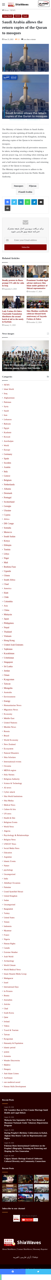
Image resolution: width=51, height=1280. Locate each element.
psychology (8, 870)
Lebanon (8, 419)
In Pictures (8, 991)
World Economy (11, 740)
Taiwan (7, 684)
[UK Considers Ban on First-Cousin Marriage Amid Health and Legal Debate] (9, 1179)
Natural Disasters (11, 753)
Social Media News (11, 848)
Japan (6, 619)
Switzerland (9, 502)
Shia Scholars (10, 757)
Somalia (7, 528)
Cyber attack (9, 792)
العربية (16, 1257)
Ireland (6, 1022)
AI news (7, 787)
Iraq (5, 393)
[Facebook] (7, 202)
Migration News (11, 710)
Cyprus (7, 515)
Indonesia (7, 926)
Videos (6, 1026)
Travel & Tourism (11, 1030)
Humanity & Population (13, 1043)
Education (8, 852)
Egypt (6, 428)
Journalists (8, 1000)
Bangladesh (8, 909)
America (7, 588)
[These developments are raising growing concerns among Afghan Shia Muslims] (41, 1188)
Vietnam (7, 636)
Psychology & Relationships (16, 835)
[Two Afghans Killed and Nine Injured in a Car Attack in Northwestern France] (25, 1198)
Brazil (6, 736)
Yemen (6, 922)
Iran (5, 415)
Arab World (8, 957)
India (6, 879)
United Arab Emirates (13, 645)
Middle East (9, 718)
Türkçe (35, 1257)
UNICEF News (10, 844)
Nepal (6, 627)
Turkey (7, 913)
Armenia (7, 1056)
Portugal (7, 497)
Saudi (25, 16)
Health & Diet (9, 818)
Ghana (7, 575)
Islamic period (9, 1048)
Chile (6, 597)
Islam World (8, 16)
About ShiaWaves (9, 1249)
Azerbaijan (8, 441)
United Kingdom (10, 896)
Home (6, 10)
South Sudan (9, 536)
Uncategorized (9, 874)
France (6, 935)
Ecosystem (8, 749)
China (6, 610)
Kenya (7, 541)
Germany (8, 454)
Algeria (7, 831)
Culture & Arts (10, 809)
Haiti (6, 593)
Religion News (10, 839)
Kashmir (7, 432)
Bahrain (7, 424)
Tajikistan (8, 649)
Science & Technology (13, 783)
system (6, 1052)
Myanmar (7, 931)
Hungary (7, 1069)
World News (9, 826)
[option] (25, 355)
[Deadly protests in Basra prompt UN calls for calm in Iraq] (13, 271)
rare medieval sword (12, 1082)
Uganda (7, 571)
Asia (6, 606)
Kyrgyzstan (9, 679)
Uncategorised (9, 905)
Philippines (9, 623)
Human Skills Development (15, 1087)
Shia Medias (9, 800)
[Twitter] (14, 202)
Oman (6, 675)
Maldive (7, 1065)
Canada (7, 948)
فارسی (23, 1257)
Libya (6, 554)
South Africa (9, 580)
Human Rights (9, 944)
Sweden (7, 463)
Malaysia (8, 614)
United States (9, 918)
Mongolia (8, 688)
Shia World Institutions (13, 796)
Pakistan (7, 402)
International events (12, 762)
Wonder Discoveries (12, 1061)
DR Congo (9, 523)
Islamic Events (10, 861)
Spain (6, 458)
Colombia (8, 601)
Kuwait (7, 437)
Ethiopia (7, 545)
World (6, 445)
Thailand (8, 632)
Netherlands (9, 484)
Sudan (6, 900)
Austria (7, 467)
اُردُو (29, 1257)
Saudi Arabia (25, 192)
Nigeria (7, 939)
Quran (33, 186)
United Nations (10, 723)
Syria (6, 406)
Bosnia (6, 996)
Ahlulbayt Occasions (12, 883)
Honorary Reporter (40, 1249)
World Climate (10, 965)
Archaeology (9, 961)
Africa (6, 519)
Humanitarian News (12, 705)
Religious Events (10, 822)
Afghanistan (9, 398)
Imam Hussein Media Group (15, 974)
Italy (6, 471)
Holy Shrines (9, 775)
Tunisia (7, 549)
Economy (8, 714)
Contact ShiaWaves (24, 1249)
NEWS (12, 10)
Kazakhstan (9, 653)
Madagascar (8, 978)
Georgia (7, 506)
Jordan (7, 671)
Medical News (9, 805)
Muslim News (10, 727)
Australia (8, 692)
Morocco (8, 532)
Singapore (8, 662)
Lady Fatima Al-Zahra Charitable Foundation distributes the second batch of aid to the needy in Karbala (13, 316)
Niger (6, 558)
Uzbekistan (9, 658)
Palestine (7, 887)
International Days (11, 987)
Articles (7, 1004)
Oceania (7, 766)
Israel (6, 983)
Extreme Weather (11, 952)
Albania (7, 489)
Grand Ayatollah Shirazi (13, 892)
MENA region (10, 770)
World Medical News (12, 970)
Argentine (8, 857)
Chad (6, 584)
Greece (7, 476)
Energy (7, 701)
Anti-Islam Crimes (11, 1074)
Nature (6, 865)
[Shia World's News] (18, 4)
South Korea (9, 1013)
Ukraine (7, 510)
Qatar (6, 1017)
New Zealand (10, 744)
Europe (7, 450)
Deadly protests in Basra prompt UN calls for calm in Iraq (13, 283)
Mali (6, 562)
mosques (19, 186)
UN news (7, 813)
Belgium (7, 480)
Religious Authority (12, 779)
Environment (9, 697)
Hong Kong (9, 640)
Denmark (8, 493)
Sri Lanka (8, 666)
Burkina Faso (10, 567)
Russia (7, 731)
